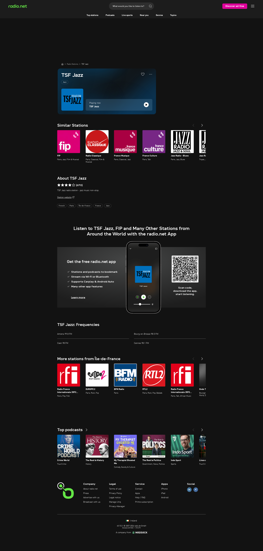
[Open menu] (252, 6)
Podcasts (110, 15)
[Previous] (193, 124)
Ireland (133, 521)
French (62, 206)
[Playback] (146, 104)
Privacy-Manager (117, 506)
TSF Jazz (94, 106)
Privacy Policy (115, 493)
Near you (144, 15)
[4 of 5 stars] (70, 185)
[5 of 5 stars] (73, 185)
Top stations (92, 15)
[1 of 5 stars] (59, 185)
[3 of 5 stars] (66, 185)
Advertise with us (91, 498)
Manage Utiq (115, 502)
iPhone (164, 489)
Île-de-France (84, 206)
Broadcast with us (91, 502)
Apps (137, 493)
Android (164, 498)
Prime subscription (144, 502)
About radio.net (90, 489)
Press (86, 493)
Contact (138, 489)
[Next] (202, 124)
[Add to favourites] (142, 74)
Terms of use (115, 489)
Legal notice (115, 498)
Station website (64, 197)
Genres (159, 15)
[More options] (150, 74)
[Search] (150, 6)
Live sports (127, 15)
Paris (72, 206)
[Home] (62, 64)
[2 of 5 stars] (62, 185)
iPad (163, 493)
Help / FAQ (140, 498)
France (98, 206)
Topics (173, 15)
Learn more (78, 297)
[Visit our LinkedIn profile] (189, 489)
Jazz (65, 82)
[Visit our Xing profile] (196, 489)
